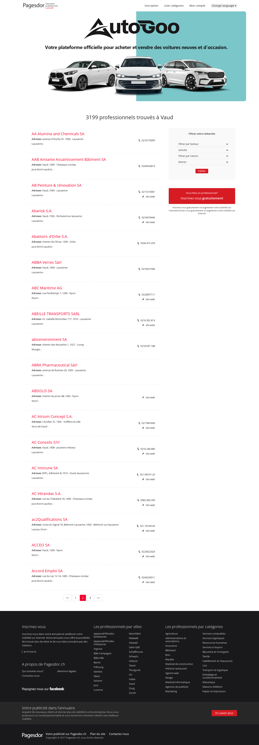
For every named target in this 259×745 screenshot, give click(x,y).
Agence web (172, 673)
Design (169, 677)
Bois (167, 655)
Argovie (98, 648)
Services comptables (213, 633)
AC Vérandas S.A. (46, 493)
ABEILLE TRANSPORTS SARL (56, 313)
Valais (132, 679)
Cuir (204, 665)
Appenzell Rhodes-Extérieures (104, 635)
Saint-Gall (134, 647)
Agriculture (171, 633)
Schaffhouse (136, 651)
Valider (202, 171)
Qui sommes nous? (33, 671)
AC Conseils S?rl (46, 442)
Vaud (132, 683)
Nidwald (133, 638)
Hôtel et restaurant (176, 668)
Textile (206, 656)
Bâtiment (170, 650)
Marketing (171, 691)
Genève (98, 671)
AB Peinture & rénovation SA (57, 185)
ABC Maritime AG (47, 287)
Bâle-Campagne (102, 653)
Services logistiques (213, 638)
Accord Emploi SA (47, 570)
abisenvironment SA (49, 339)
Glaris (97, 676)
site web (150, 196)
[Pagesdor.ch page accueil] (41, 6)
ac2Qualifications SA (49, 519)
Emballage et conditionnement (212, 676)
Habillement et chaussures (217, 661)
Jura (96, 685)
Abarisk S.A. (42, 210)
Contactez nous (31, 675)
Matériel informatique (177, 682)
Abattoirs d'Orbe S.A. (50, 236)
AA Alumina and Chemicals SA (58, 133)
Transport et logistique (215, 670)
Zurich (132, 692)
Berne (97, 662)
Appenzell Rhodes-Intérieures (104, 642)
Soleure (133, 661)
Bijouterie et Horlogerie (215, 651)
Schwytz (133, 656)
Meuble (169, 659)
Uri (130, 674)
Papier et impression (214, 691)
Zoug (132, 688)
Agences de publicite (176, 686)
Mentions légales (66, 671)
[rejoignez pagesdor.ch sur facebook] (44, 688)
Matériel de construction (179, 664)
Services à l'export (212, 647)
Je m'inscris (30, 651)
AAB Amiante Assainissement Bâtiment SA (69, 159)
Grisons (98, 680)
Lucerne (98, 689)
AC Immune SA (45, 467)
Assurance (171, 645)
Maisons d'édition (212, 686)
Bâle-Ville (99, 658)
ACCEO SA (41, 545)
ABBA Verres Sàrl (46, 262)
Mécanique (208, 682)
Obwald (133, 642)
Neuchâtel (134, 633)
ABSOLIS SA (42, 390)
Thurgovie (134, 670)
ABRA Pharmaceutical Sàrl (54, 365)
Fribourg (98, 667)
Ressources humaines (214, 642)
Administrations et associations (175, 639)
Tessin (132, 665)
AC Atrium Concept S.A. (52, 416)
